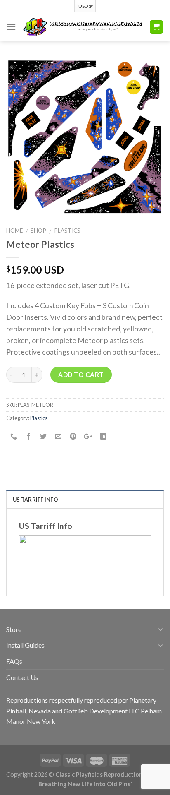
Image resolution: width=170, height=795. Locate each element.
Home (14, 230)
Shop (38, 230)
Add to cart (81, 374)
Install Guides (25, 645)
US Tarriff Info (35, 499)
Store (13, 629)
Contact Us (22, 677)
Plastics (67, 230)
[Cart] (156, 27)
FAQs (14, 661)
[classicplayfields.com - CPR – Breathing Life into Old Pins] (82, 26)
